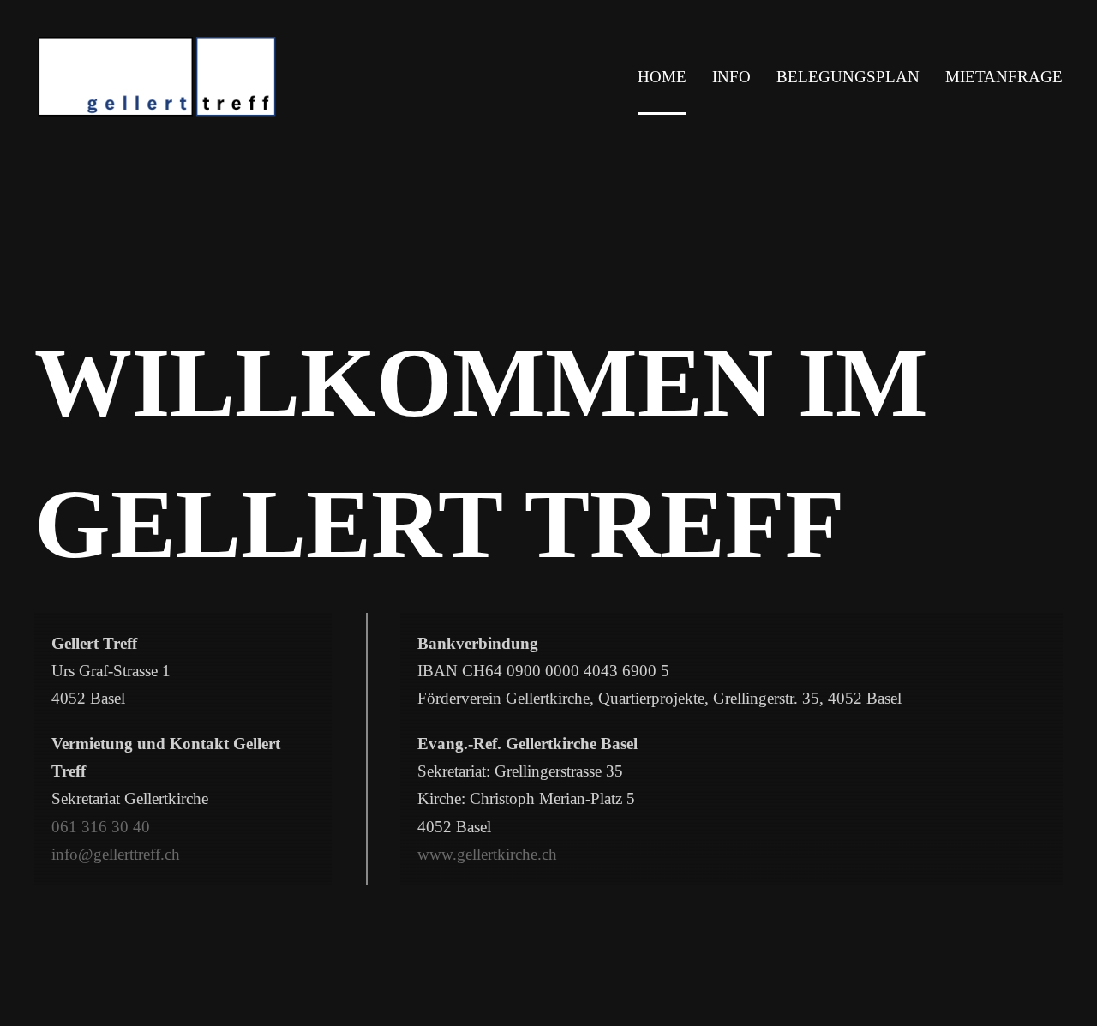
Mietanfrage (1004, 77)
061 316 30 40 (100, 826)
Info (731, 77)
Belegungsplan (848, 77)
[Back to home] (204, 77)
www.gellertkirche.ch (487, 854)
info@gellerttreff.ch (115, 854)
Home (662, 77)
